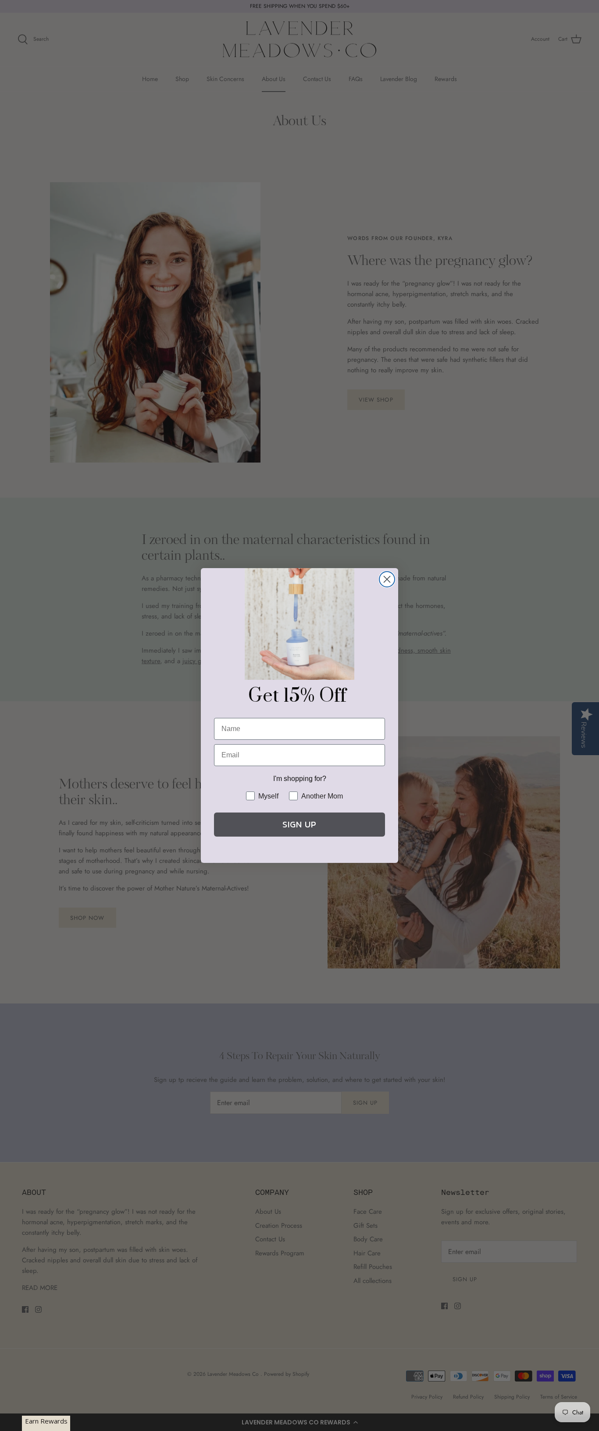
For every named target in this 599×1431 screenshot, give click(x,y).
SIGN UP (299, 824)
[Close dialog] (387, 579)
